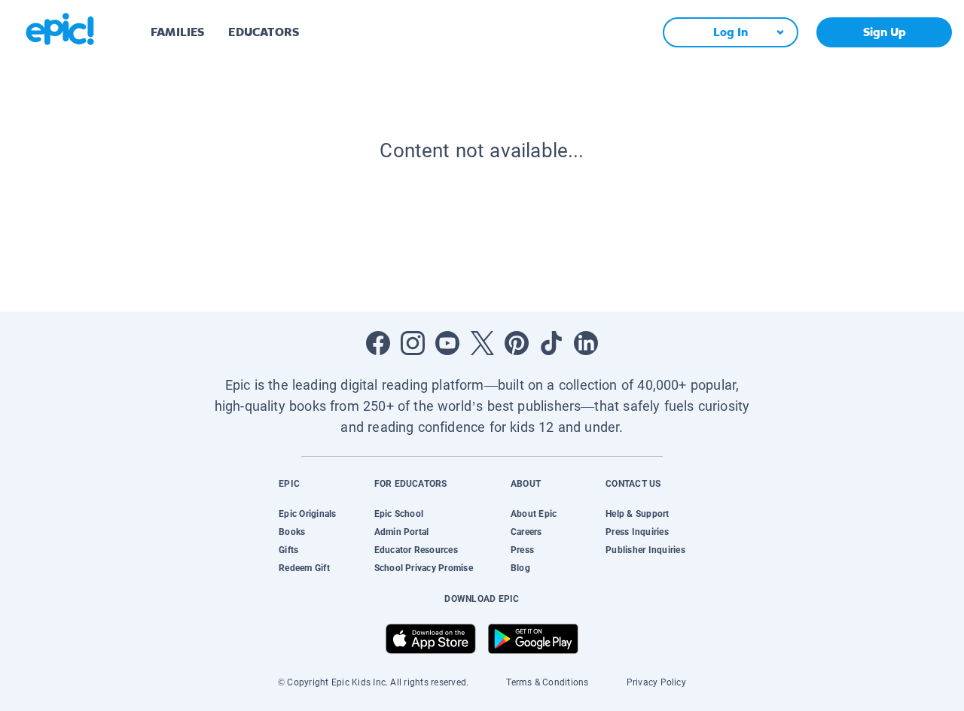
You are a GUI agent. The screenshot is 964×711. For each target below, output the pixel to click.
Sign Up (884, 32)
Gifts (288, 550)
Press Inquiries (637, 532)
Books (292, 532)
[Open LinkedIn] (586, 343)
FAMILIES (177, 32)
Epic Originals (307, 514)
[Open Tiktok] (551, 343)
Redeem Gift (304, 568)
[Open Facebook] (378, 343)
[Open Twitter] (482, 343)
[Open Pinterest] (517, 343)
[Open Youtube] (447, 343)
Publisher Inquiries (645, 550)
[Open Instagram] (413, 343)
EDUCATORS (263, 32)
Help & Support (637, 514)
